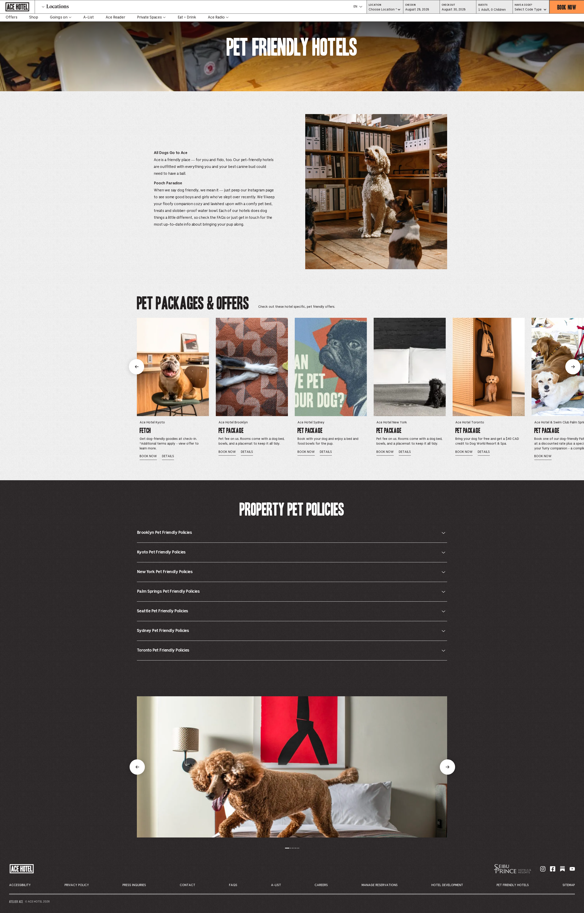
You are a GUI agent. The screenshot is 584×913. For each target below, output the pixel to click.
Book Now (566, 6)
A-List (88, 17)
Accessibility (20, 885)
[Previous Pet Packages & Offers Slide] (136, 366)
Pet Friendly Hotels (513, 885)
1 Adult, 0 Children (492, 11)
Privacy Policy (77, 885)
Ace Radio (216, 17)
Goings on (59, 17)
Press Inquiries (134, 885)
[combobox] (385, 9)
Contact (187, 885)
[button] (421, 9)
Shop (33, 17)
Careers (321, 885)
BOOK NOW (543, 456)
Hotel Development (447, 885)
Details (168, 456)
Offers (11, 17)
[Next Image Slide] (447, 767)
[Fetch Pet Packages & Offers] (173, 367)
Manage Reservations (380, 885)
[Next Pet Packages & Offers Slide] (573, 366)
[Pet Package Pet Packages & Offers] (252, 367)
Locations (57, 6)
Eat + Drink (187, 17)
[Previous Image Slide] (137, 767)
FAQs (233, 885)
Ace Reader (115, 17)
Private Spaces (149, 17)
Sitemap (569, 885)
